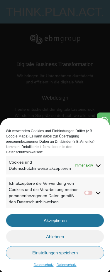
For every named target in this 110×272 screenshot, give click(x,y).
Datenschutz (44, 265)
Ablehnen (55, 236)
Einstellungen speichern (55, 252)
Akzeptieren (55, 220)
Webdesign (55, 98)
